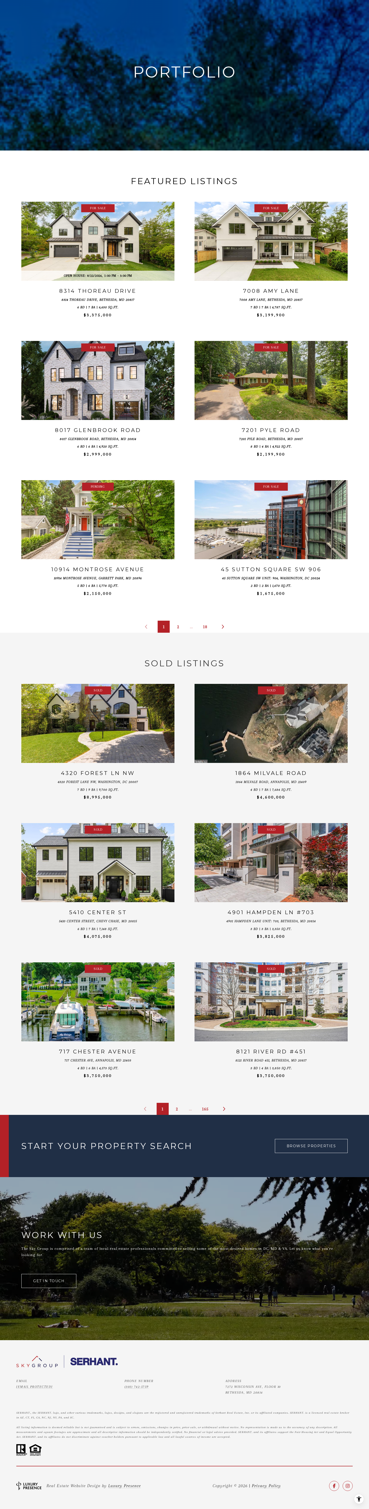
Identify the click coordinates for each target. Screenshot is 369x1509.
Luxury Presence (124, 1485)
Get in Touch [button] (49, 1281)
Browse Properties (311, 1146)
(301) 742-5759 (137, 1387)
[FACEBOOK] (334, 1486)
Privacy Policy (266, 1485)
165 (205, 1109)
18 (205, 626)
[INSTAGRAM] (348, 1486)
